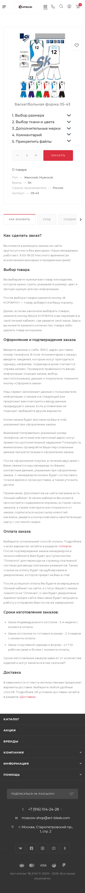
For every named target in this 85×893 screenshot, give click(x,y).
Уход (47, 219)
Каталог (11, 719)
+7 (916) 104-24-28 (43, 809)
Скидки (70, 219)
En (46, 8)
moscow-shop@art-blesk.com (46, 818)
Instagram (42, 848)
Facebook (31, 848)
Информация (16, 763)
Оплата (65, 546)
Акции (9, 730)
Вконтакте (20, 848)
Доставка (27, 696)
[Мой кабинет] (69, 7)
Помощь (11, 774)
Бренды (10, 741)
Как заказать (19, 219)
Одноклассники (65, 848)
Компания (13, 752)
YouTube (53, 848)
